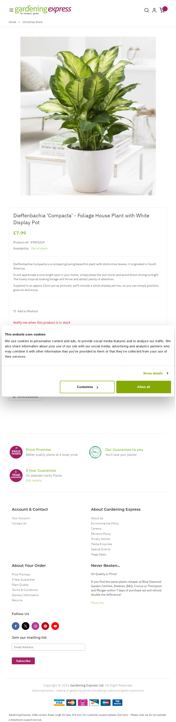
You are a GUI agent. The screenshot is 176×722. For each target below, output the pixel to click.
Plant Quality (20, 585)
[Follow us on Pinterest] (45, 626)
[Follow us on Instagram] (35, 626)
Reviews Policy (101, 534)
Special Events (101, 549)
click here (122, 714)
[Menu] (11, 10)
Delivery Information (25, 595)
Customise (85, 387)
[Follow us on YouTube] (55, 626)
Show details (153, 373)
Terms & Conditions (25, 590)
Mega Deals (98, 554)
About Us (97, 518)
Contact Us (19, 523)
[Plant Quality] (95, 452)
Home (12, 22)
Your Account (21, 518)
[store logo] (43, 10)
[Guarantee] (16, 475)
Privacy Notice (100, 539)
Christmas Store (32, 22)
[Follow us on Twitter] (25, 626)
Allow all (143, 387)
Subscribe (23, 661)
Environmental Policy (105, 523)
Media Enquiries (101, 544)
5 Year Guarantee (23, 579)
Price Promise (21, 574)
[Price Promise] (16, 452)
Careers (96, 528)
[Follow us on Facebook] (16, 626)
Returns (17, 600)
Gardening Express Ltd (86, 685)
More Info (97, 603)
